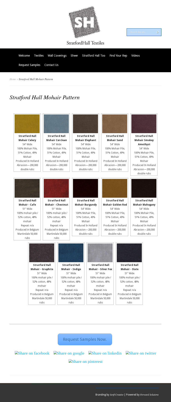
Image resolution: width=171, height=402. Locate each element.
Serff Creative (116, 394)
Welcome (24, 55)
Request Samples (29, 65)
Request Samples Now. (85, 339)
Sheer (74, 55)
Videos (135, 55)
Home (13, 79)
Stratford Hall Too (93, 55)
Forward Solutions (149, 394)
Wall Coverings (57, 55)
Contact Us (51, 65)
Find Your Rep (118, 55)
